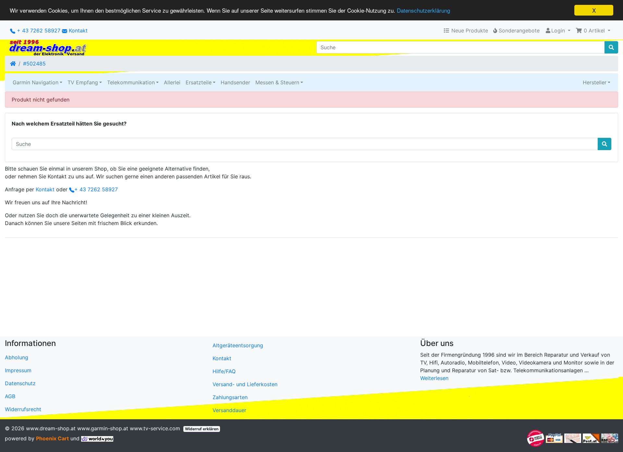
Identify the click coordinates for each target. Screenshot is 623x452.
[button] (593, 30)
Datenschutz (20, 383)
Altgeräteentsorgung (238, 345)
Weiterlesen (434, 378)
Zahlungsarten (230, 397)
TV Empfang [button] (82, 82)
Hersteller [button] (594, 82)
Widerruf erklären (201, 428)
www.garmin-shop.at (102, 428)
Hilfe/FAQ (224, 371)
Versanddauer (229, 410)
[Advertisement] (199, 288)
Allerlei (172, 82)
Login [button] (558, 30)
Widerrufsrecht (23, 409)
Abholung (16, 357)
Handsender (235, 82)
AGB (10, 396)
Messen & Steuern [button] (277, 82)
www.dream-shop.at (51, 428)
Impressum (18, 370)
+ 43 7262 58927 (37, 30)
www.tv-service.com (155, 428)
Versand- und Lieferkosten (245, 384)
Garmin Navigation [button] (35, 82)
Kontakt (78, 30)
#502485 (34, 63)
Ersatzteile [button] (199, 82)
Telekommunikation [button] (131, 82)
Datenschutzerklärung (423, 10)
